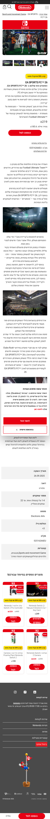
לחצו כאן (38, 409)
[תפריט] (47, 7)
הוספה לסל (25, 133)
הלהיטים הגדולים (38, 556)
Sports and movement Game (14, 14)
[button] (9, 7)
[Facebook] (25, 692)
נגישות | (33, 799)
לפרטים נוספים (37, 621)
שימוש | (44, 799)
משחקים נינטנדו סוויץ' (21, 556)
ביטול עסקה (41, 744)
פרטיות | (39, 799)
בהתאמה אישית (26, 430)
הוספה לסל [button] (13, 619)
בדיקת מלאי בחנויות (39, 143)
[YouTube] (34, 692)
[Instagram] (15, 692)
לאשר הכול (25, 421)
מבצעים (14, 553)
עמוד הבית (43, 14)
